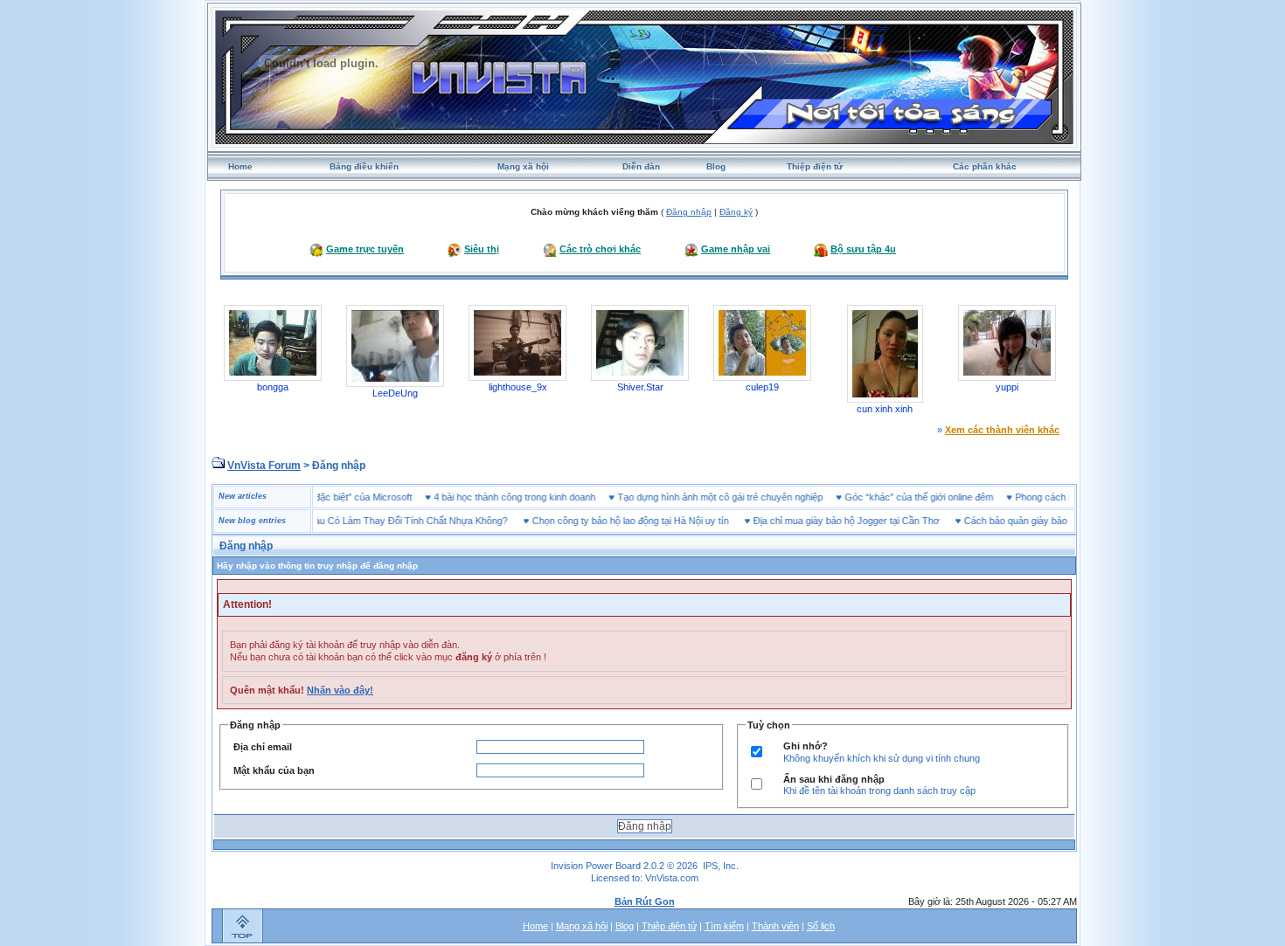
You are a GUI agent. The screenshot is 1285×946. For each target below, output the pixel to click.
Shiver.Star (640, 387)
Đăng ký (736, 212)
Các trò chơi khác (600, 249)
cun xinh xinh (885, 409)
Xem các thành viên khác (1002, 430)
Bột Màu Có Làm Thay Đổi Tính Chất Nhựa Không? (379, 520)
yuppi (1007, 387)
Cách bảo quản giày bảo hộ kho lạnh (1021, 520)
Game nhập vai (735, 249)
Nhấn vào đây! (340, 690)
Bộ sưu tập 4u (863, 249)
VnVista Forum (264, 465)
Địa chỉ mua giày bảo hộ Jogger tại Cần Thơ (826, 520)
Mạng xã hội (523, 166)
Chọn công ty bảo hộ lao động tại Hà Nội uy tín (610, 520)
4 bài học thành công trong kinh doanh (534, 497)
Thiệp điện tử (815, 166)
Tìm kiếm (724, 926)
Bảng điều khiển (364, 166)
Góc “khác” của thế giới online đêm (939, 497)
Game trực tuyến (365, 249)
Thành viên (775, 926)
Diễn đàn (641, 166)
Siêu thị (481, 249)
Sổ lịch (821, 926)
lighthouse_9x (518, 387)
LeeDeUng (395, 393)
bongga (272, 387)
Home (240, 166)
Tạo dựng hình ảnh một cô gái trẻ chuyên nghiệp (740, 497)
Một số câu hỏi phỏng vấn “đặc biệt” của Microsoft (325, 497)
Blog (716, 166)
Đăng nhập (689, 212)
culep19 (762, 387)
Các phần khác (985, 166)
